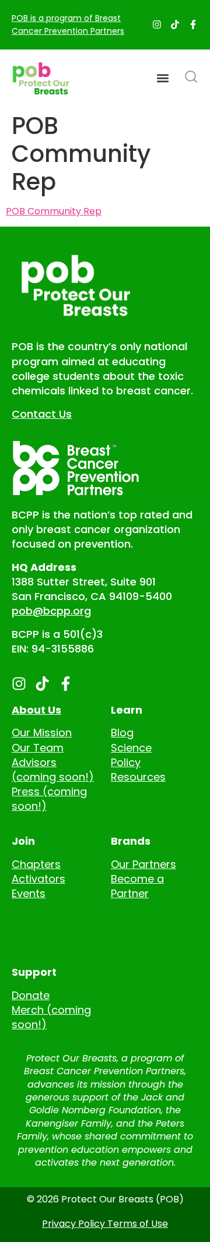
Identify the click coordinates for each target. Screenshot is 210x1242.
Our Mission (42, 732)
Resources (138, 777)
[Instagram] (157, 24)
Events (29, 893)
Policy (126, 762)
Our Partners (143, 864)
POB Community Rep (54, 211)
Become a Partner (137, 886)
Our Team (38, 747)
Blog (122, 732)
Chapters (36, 864)
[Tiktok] (175, 24)
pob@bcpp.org (51, 611)
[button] (162, 78)
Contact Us (42, 414)
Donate (31, 995)
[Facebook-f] (193, 24)
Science (131, 747)
